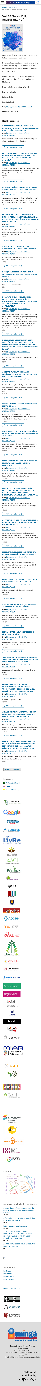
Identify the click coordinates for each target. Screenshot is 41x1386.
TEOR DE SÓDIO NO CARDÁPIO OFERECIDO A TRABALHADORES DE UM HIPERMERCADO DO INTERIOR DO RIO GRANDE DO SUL (20, 659)
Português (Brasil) (13, 783)
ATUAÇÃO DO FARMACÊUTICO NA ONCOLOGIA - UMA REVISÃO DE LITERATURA (19, 248)
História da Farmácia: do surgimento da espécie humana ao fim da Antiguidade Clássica (18, 1210)
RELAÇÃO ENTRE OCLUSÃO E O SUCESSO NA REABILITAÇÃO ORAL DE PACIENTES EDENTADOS (19, 463)
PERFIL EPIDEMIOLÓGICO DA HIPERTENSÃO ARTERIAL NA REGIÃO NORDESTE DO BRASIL (19, 553)
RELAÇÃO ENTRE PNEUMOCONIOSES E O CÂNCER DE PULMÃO (18, 633)
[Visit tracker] (4, 1258)
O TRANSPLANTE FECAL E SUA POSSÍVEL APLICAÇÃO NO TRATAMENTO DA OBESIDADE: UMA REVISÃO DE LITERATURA (20, 128)
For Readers (8, 1271)
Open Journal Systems (11, 1289)
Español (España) (12, 790)
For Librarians (8, 1279)
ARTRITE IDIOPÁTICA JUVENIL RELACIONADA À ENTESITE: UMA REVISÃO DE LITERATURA (19, 188)
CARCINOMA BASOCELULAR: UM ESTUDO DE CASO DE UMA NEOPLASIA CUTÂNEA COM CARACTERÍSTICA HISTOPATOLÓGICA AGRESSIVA (19, 156)
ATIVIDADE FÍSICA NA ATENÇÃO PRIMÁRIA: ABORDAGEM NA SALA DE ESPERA (19, 606)
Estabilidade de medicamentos (15, 1226)
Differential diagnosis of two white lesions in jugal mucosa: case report (20, 1219)
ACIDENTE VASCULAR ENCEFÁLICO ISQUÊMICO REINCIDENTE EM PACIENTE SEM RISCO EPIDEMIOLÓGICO (19, 374)
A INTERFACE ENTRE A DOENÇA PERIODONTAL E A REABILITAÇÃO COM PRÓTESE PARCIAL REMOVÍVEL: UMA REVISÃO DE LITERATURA (18, 1234)
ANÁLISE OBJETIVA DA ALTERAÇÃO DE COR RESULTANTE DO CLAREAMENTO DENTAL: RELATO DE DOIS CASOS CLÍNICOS (19, 714)
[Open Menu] (2, 2)
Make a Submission (12, 770)
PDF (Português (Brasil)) (13, 147)
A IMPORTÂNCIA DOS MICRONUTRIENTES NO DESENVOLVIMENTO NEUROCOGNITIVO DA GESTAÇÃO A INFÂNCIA (20, 522)
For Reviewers (8, 1276)
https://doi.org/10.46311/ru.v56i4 (19, 107)
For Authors (7, 1274)
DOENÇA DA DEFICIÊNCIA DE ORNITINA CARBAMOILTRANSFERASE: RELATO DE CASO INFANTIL (19, 274)
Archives (12, 7)
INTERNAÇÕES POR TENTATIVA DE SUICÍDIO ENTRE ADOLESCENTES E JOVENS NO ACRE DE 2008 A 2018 (20, 433)
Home (4, 7)
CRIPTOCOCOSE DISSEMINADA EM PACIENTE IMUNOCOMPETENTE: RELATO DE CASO (19, 580)
